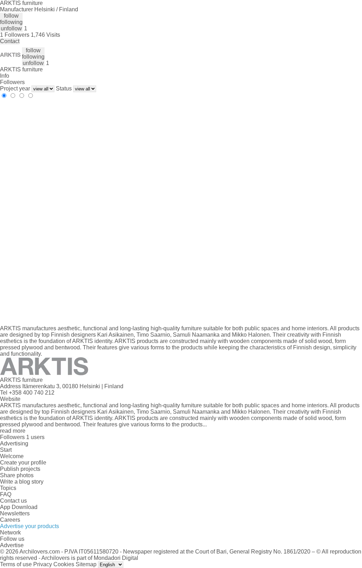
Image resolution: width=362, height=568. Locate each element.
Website (10, 399)
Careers (10, 520)
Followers (12, 82)
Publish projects (20, 469)
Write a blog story (21, 482)
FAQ (5, 494)
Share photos (17, 475)
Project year (15, 88)
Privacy (42, 564)
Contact (9, 41)
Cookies (63, 564)
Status (64, 88)
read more (12, 431)
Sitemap (86, 564)
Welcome (12, 456)
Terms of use (16, 564)
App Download (18, 507)
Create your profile (23, 463)
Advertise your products (29, 526)
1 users (35, 437)
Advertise (12, 545)
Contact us (13, 501)
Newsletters (15, 513)
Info (4, 76)
